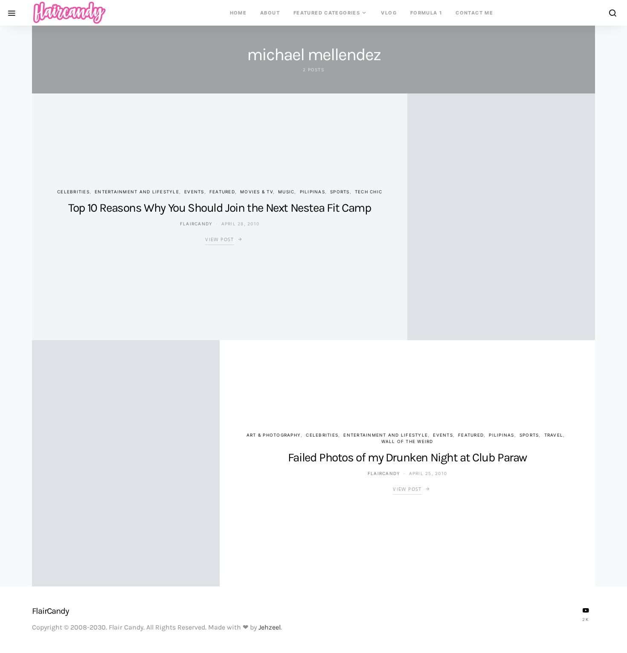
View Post (219, 239)
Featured (222, 191)
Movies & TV (256, 191)
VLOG (389, 13)
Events (194, 191)
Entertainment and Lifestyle (137, 191)
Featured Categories (326, 13)
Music (286, 191)
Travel (553, 434)
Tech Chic (368, 191)
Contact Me (474, 13)
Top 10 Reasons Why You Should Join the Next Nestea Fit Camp (219, 208)
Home (238, 13)
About (270, 13)
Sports (340, 191)
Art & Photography (274, 434)
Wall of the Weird (407, 441)
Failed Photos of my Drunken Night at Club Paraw (407, 457)
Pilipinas (312, 191)
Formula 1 (426, 13)
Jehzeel (269, 627)
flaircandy (196, 223)
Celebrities (73, 191)
